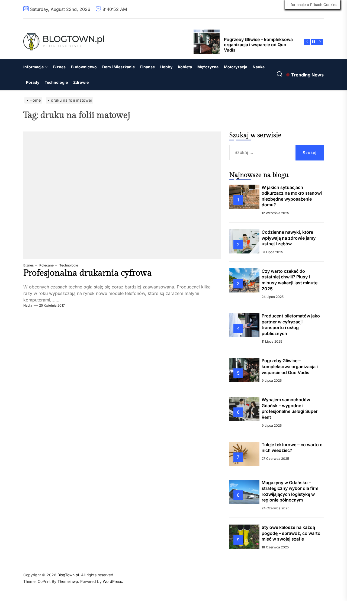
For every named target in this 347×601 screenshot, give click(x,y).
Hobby (166, 67)
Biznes (59, 67)
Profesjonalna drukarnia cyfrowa (87, 273)
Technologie (56, 82)
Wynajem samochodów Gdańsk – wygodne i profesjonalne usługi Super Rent (289, 408)
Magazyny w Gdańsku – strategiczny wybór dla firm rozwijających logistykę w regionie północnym (290, 491)
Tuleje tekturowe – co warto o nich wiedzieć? (292, 447)
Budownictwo (84, 67)
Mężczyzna (208, 67)
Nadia (27, 305)
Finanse (147, 67)
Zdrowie (81, 82)
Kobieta (185, 67)
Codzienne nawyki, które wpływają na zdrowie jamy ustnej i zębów (289, 237)
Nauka (259, 67)
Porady (32, 82)
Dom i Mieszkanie (118, 67)
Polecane (46, 265)
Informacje (33, 67)
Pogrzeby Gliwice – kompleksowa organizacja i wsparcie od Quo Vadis (290, 366)
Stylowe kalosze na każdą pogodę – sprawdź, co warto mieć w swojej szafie (291, 533)
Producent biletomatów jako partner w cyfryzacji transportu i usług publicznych (291, 324)
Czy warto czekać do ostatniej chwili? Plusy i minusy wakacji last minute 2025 (289, 279)
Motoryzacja (235, 67)
